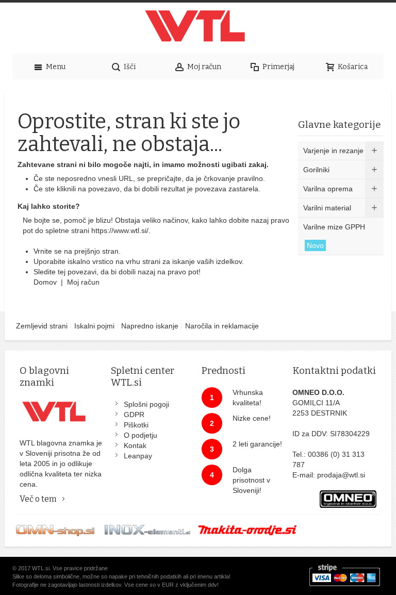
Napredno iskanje (149, 326)
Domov (46, 282)
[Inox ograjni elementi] (147, 530)
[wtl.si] (198, 28)
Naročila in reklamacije (222, 326)
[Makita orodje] (247, 530)
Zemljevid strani (42, 326)
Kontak (135, 445)
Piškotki (136, 425)
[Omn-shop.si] (55, 530)
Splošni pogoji (146, 404)
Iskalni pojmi (94, 326)
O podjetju (140, 435)
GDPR (134, 414)
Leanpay (138, 456)
